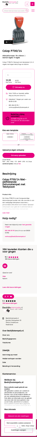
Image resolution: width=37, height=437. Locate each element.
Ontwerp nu (20, 87)
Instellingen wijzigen (18, 430)
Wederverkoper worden (11, 359)
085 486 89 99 (9, 230)
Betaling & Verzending (11, 366)
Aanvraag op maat (9, 355)
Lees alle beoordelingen (11, 287)
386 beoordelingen (9, 303)
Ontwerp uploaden (18, 155)
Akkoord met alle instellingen (18, 416)
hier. (19, 164)
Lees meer (6, 213)
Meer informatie (10, 409)
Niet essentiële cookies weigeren (19, 423)
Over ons (6, 335)
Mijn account (27, 4)
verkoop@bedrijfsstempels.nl (15, 236)
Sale (4, 362)
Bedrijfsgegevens (9, 339)
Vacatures (6, 343)
